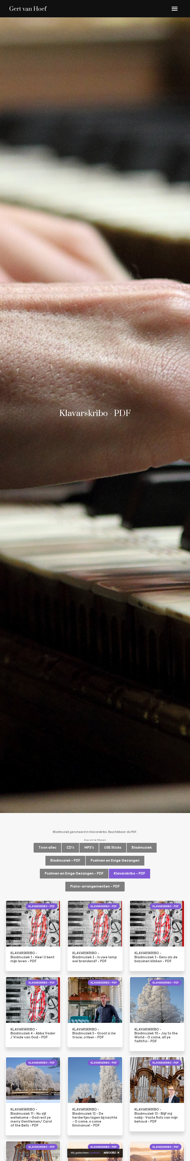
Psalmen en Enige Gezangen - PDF (74, 873)
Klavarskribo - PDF (129, 873)
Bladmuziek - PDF (65, 860)
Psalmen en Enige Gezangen (115, 860)
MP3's (89, 847)
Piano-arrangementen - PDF (95, 886)
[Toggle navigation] (174, 9)
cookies (94, 1153)
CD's (70, 847)
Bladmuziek (142, 847)
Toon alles (47, 847)
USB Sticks (112, 847)
